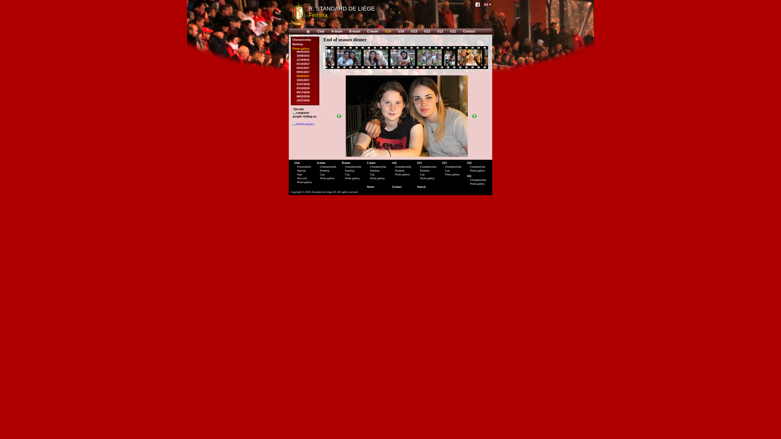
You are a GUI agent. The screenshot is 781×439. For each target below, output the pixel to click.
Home (370, 186)
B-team (354, 31)
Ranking (297, 44)
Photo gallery (304, 182)
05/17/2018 (303, 92)
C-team (372, 31)
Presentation (304, 166)
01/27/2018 (303, 84)
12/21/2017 (303, 80)
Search (421, 186)
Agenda (301, 170)
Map (299, 174)
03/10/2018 (303, 88)
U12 (427, 31)
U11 (453, 31)
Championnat (477, 166)
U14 (401, 31)
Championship (301, 39)
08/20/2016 (303, 51)
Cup (322, 174)
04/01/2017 (303, 72)
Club (320, 31)
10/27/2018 (303, 100)
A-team (336, 31)
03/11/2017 (303, 68)
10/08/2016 (303, 55)
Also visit (302, 178)
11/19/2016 (303, 59)
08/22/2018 (303, 96)
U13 (414, 31)
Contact (469, 31)
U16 (388, 31)
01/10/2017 (303, 63)
